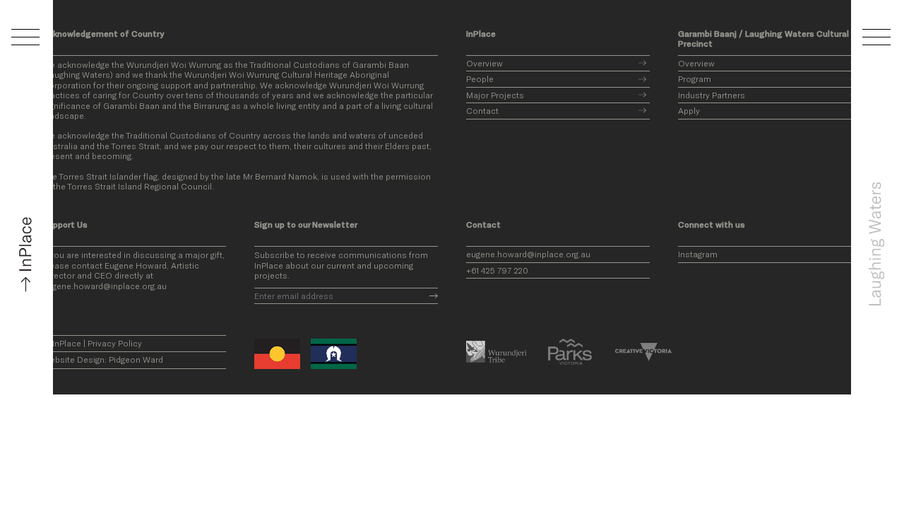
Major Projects (495, 95)
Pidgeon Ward (136, 359)
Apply (689, 110)
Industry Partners (711, 95)
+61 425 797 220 (497, 270)
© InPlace (61, 343)
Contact (482, 110)
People (480, 78)
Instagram (698, 254)
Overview (484, 63)
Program (694, 78)
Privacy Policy (115, 343)
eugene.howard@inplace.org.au (528, 254)
